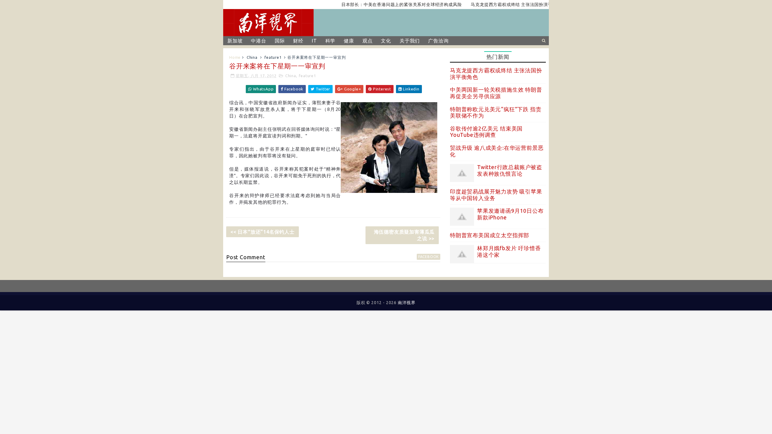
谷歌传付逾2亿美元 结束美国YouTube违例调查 (486, 131)
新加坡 (234, 40)
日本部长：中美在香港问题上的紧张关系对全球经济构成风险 (392, 4)
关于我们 (410, 40)
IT (314, 40)
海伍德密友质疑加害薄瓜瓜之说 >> (404, 235)
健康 (349, 40)
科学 (330, 40)
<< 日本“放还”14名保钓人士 (262, 231)
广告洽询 (438, 40)
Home (235, 57)
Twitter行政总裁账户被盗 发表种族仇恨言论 (509, 170)
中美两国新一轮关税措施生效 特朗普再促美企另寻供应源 (496, 92)
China (252, 57)
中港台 (258, 40)
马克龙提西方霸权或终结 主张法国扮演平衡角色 (509, 4)
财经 (298, 40)
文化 (386, 40)
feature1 (272, 57)
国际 (280, 40)
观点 (367, 40)
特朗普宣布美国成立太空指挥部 (489, 235)
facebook (428, 257)
